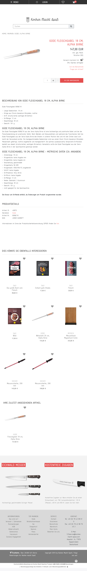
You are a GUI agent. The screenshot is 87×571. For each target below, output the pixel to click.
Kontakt (53, 519)
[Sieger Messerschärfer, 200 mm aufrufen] (14, 364)
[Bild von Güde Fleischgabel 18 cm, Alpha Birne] (22, 55)
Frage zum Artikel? (76, 69)
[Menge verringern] (58, 80)
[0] (72, 2)
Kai (33, 524)
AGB (13, 527)
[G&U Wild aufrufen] (14, 316)
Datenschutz (13, 532)
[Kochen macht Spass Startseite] (4, 34)
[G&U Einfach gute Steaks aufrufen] (42, 268)
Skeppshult (33, 527)
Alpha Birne (25, 34)
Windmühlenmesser (33, 521)
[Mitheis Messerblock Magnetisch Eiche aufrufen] (71, 316)
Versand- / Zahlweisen (13, 521)
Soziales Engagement (13, 537)
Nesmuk (33, 529)
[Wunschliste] (63, 2)
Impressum (13, 534)
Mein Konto (54, 529)
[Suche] (71, 26)
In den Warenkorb (71, 80)
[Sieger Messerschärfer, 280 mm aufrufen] (42, 364)
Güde (17, 34)
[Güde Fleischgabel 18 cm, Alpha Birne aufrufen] (15, 417)
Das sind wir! (13, 519)
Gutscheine (53, 521)
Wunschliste (54, 524)
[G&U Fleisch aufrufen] (71, 268)
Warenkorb (53, 527)
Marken (11, 34)
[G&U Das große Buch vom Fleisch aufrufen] (14, 268)
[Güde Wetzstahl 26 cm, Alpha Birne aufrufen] (42, 316)
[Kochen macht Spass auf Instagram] (76, 561)
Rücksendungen (13, 524)
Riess (33, 532)
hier (57, 223)
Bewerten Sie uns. (53, 532)
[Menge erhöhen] (53, 80)
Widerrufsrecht (13, 529)
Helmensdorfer (33, 534)
